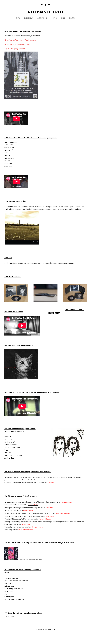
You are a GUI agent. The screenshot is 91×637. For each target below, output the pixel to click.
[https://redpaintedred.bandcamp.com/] (42, 5)
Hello (63, 18)
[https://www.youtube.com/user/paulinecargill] (49, 5)
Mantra (71, 18)
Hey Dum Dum (28, 18)
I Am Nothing (42, 18)
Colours (53, 18)
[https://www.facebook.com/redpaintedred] (45, 5)
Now (18, 18)
